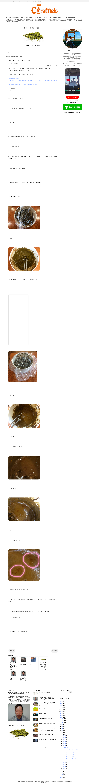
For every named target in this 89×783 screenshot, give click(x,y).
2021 (61, 709)
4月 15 (64, 761)
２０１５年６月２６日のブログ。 (69, 754)
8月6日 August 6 (43, 713)
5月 (62, 732)
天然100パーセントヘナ (52, 65)
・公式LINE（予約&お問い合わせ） (34, 1)
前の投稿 (54, 650)
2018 (61, 715)
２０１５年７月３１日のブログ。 (69, 750)
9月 (62, 724)
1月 (62, 774)
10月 (63, 722)
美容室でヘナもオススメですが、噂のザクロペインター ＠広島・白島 (47, 729)
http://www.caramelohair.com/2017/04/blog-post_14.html (22, 84)
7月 (62, 728)
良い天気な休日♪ (66, 747)
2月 (62, 773)
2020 (61, 711)
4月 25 (64, 739)
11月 (63, 720)
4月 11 (64, 764)
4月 (62, 734)
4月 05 (64, 768)
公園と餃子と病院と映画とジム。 (46, 734)
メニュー (8, 1)
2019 (61, 713)
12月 (63, 718)
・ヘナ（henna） (21, 1)
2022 (61, 707)
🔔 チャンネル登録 (72, 97)
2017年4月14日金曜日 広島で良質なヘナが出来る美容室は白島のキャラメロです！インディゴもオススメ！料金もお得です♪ (32, 80)
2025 (61, 701)
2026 (61, 700)
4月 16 (64, 745)
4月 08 (64, 766)
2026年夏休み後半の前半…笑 (45, 718)
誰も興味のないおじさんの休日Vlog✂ (47, 739)
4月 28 (64, 735)
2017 (61, 717)
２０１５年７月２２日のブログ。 (69, 752)
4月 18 (64, 743)
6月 (62, 730)
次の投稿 (12, 650)
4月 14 (64, 762)
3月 (62, 771)
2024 (61, 703)
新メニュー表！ (42, 708)
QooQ (47, 782)
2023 (61, 705)
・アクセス (13, 1)
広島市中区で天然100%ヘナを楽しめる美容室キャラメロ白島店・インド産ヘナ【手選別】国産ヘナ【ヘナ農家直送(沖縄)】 (41, 17)
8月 (62, 726)
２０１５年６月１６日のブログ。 (69, 758)
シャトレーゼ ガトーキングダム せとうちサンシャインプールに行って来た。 (47, 704)
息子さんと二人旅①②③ (44, 692)
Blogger (46, 747)
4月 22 (64, 741)
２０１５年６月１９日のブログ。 (69, 756)
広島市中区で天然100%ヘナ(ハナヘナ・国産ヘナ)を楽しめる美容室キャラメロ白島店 (47, 698)
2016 (61, 777)
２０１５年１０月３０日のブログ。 (70, 749)
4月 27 (64, 737)
